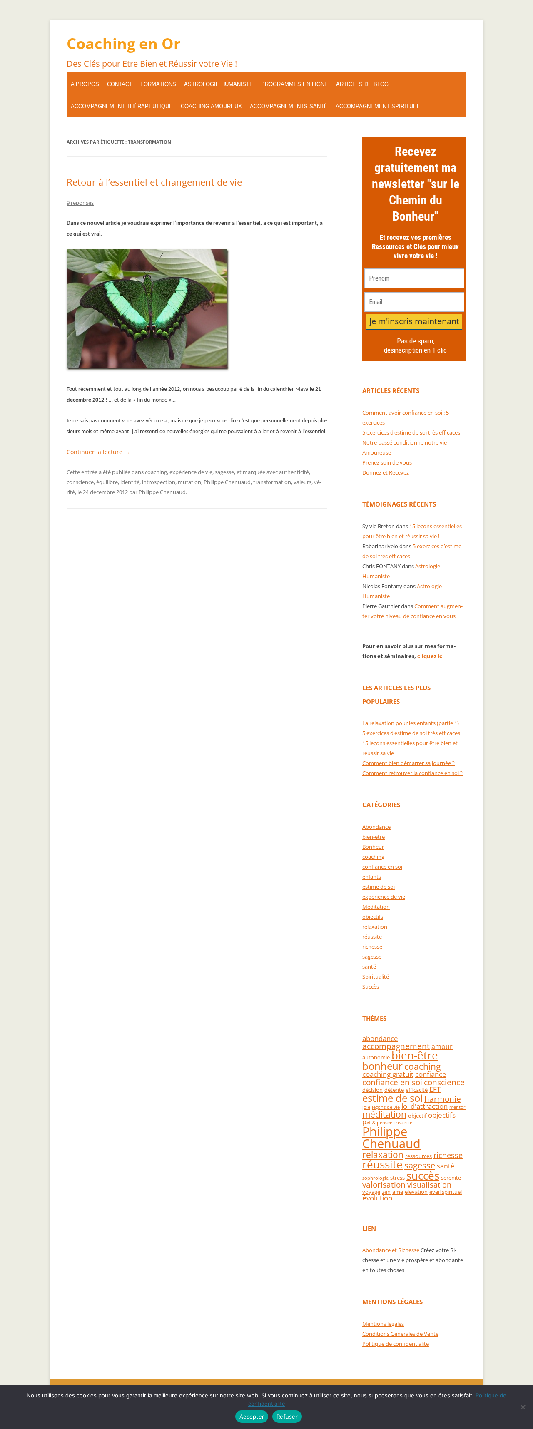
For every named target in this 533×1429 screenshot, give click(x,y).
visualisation (429, 1185)
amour (442, 1046)
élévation (416, 1191)
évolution (377, 1198)
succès (422, 1175)
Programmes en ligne (294, 84)
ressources (418, 1156)
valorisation (384, 1184)
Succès (370, 986)
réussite (372, 936)
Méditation (376, 906)
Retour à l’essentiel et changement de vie (154, 182)
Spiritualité (375, 976)
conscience (80, 482)
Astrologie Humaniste (218, 84)
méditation (384, 1114)
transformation (272, 482)
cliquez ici (430, 656)
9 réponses (80, 202)
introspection (158, 482)
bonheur (382, 1066)
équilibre (107, 482)
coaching (156, 472)
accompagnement (396, 1046)
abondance (380, 1038)
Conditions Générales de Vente (400, 1333)
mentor (457, 1107)
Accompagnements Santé (289, 106)
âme (397, 1191)
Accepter (251, 1416)
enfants (371, 876)
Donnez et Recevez (385, 472)
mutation (189, 482)
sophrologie (375, 1178)
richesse (372, 946)
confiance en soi (382, 866)
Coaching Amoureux (211, 106)
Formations (158, 84)
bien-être (373, 836)
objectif (417, 1115)
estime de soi (378, 886)
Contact (119, 84)
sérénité (451, 1177)
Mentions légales (383, 1323)
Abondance (376, 826)
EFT (435, 1089)
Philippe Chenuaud (227, 482)
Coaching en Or (123, 43)
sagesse (224, 472)
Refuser (287, 1416)
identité (129, 482)
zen (386, 1191)
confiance (430, 1074)
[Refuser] (522, 1407)
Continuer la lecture (98, 452)
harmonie (442, 1098)
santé (369, 966)
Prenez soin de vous (387, 462)
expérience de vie (190, 472)
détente (394, 1089)
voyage (371, 1191)
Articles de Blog (362, 84)
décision (372, 1089)
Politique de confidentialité (395, 1343)
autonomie (376, 1057)
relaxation (374, 926)
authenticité (294, 472)
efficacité (417, 1089)
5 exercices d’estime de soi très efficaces (411, 432)
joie (366, 1107)
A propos (85, 84)
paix (368, 1121)
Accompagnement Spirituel (378, 106)
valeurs (302, 482)
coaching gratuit (387, 1074)
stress (397, 1177)
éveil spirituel (445, 1191)
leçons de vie (386, 1107)
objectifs (372, 916)
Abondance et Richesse (390, 1250)
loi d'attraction (424, 1106)
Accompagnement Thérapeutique (122, 106)
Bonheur (373, 846)
